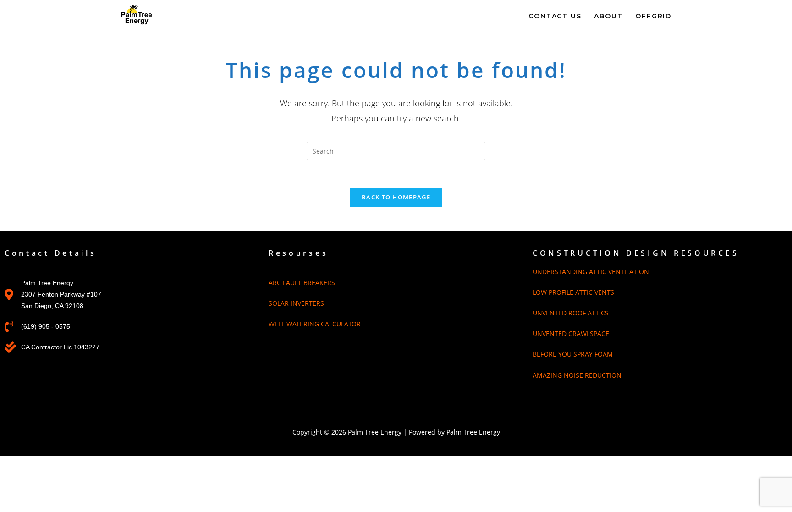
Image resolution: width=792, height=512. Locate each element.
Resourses (298, 253)
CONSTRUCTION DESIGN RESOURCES (636, 253)
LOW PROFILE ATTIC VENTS (573, 292)
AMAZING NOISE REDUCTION (577, 375)
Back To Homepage (396, 197)
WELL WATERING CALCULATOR (315, 323)
